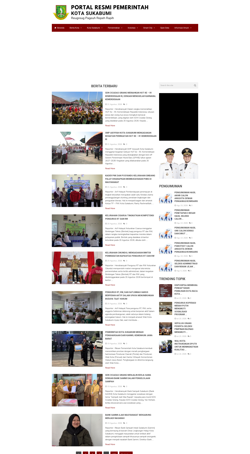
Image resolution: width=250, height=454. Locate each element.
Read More (110, 126)
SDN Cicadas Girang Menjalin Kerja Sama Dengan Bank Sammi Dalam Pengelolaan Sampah (128, 378)
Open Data (164, 28)
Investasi (131, 28)
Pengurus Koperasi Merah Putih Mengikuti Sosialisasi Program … (185, 309)
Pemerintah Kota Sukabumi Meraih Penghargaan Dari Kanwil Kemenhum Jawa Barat (128, 335)
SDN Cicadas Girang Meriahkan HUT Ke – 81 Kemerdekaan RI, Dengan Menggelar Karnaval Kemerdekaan (130, 96)
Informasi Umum (181, 28)
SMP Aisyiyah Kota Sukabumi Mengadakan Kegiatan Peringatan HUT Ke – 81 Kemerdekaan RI (130, 136)
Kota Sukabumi (93, 28)
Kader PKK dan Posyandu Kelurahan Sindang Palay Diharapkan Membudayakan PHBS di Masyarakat (130, 178)
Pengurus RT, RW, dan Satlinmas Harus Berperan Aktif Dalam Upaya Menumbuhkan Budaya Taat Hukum (129, 295)
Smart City (147, 28)
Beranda (60, 28)
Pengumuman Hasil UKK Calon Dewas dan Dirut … (185, 230)
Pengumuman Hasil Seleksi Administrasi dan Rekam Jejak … (185, 264)
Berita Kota (74, 28)
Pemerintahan (114, 28)
